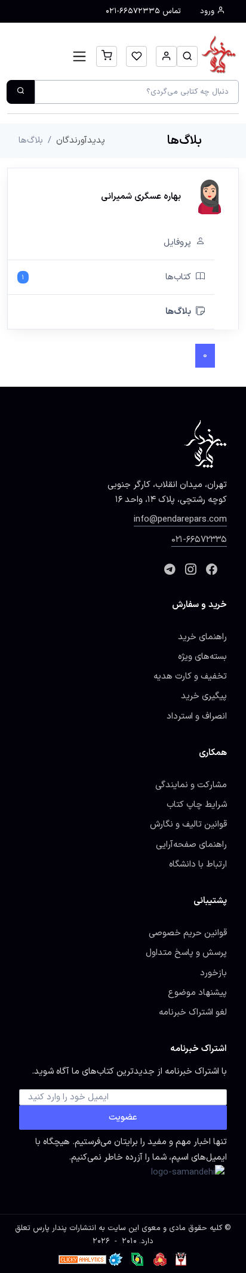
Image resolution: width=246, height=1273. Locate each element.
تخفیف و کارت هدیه (190, 676)
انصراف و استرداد (197, 716)
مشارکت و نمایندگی (191, 784)
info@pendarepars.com (180, 519)
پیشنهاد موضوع (197, 992)
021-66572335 (199, 539)
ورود (208, 11)
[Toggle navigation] (80, 56)
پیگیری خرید (204, 695)
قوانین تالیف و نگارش (188, 824)
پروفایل (177, 242)
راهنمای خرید (202, 636)
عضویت (123, 1117)
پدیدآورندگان (80, 140)
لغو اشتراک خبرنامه (193, 1012)
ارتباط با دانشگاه (198, 864)
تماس (143, 11)
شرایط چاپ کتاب (197, 804)
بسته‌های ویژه (202, 656)
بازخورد (213, 972)
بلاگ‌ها (178, 311)
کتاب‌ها (106, 276)
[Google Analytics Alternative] (82, 1259)
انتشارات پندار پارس (64, 1228)
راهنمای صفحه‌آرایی (191, 844)
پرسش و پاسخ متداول (186, 952)
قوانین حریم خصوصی (188, 932)
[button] (187, 56)
